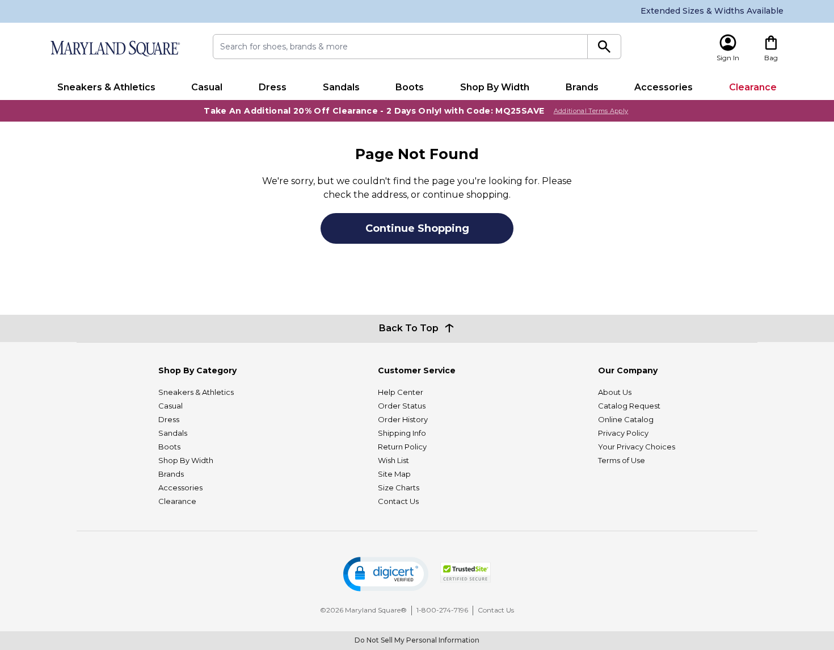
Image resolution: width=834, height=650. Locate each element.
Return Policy (402, 446)
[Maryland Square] (114, 48)
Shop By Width (494, 87)
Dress (273, 87)
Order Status (402, 405)
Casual (206, 87)
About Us (614, 392)
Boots (409, 87)
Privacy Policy (623, 433)
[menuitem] (106, 87)
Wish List (393, 460)
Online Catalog (626, 419)
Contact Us (398, 501)
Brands (582, 87)
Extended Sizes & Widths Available (712, 11)
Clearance (753, 87)
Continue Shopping (417, 228)
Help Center (400, 392)
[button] (385, 574)
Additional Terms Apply (591, 111)
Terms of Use (621, 460)
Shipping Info (402, 433)
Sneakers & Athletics (106, 87)
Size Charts (398, 487)
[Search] (604, 46)
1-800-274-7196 (442, 610)
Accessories (663, 87)
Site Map (394, 473)
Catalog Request (629, 405)
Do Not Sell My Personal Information (417, 640)
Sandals (341, 87)
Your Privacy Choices (636, 446)
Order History (403, 419)
